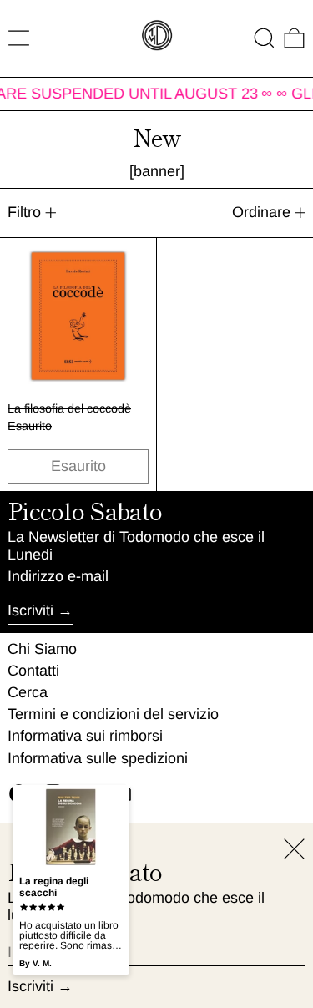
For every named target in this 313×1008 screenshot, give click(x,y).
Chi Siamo (42, 649)
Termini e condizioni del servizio (113, 714)
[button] (264, 38)
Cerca (28, 692)
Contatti (33, 670)
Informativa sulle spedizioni (98, 758)
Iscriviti (30, 610)
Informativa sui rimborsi (85, 735)
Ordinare (261, 212)
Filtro (24, 212)
